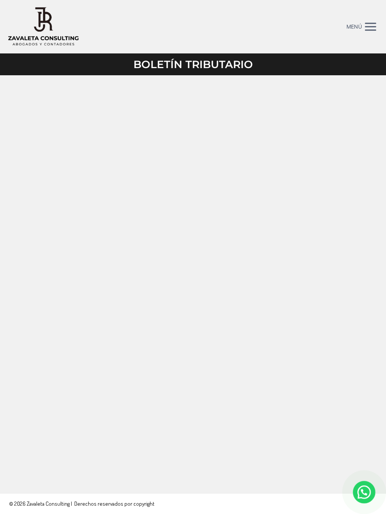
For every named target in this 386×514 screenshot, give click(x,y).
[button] (364, 492)
